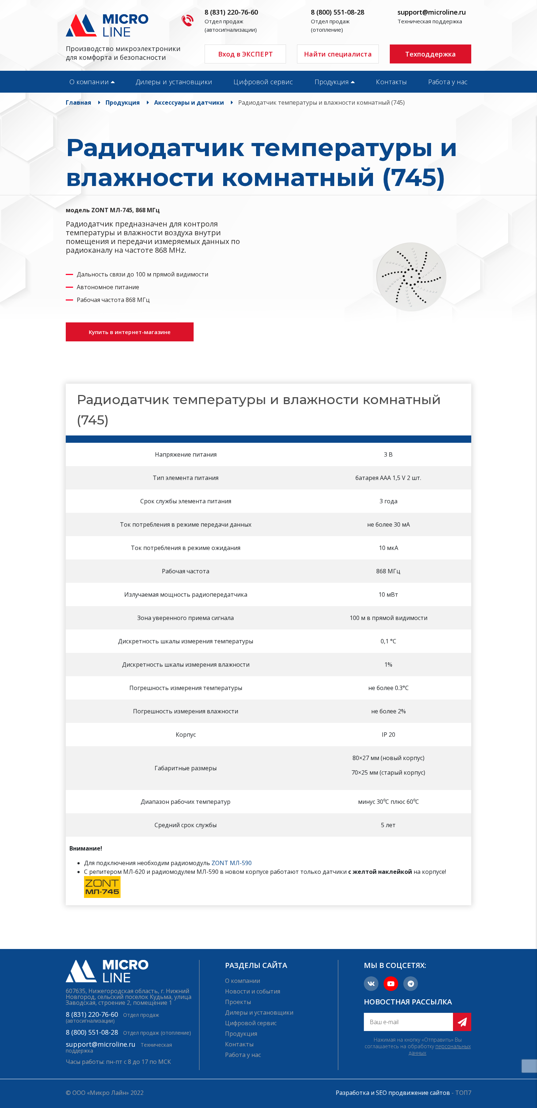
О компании (89, 81)
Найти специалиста (338, 54)
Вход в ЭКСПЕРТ (245, 54)
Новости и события (252, 991)
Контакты (391, 81)
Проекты (238, 1002)
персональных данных (440, 1049)
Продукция (332, 81)
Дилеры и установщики (174, 81)
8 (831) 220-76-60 (231, 12)
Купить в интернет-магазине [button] (130, 332)
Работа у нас (448, 81)
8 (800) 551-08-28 (337, 12)
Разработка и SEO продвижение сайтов (393, 1093)
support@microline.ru (431, 12)
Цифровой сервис (263, 81)
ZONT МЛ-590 (232, 863)
